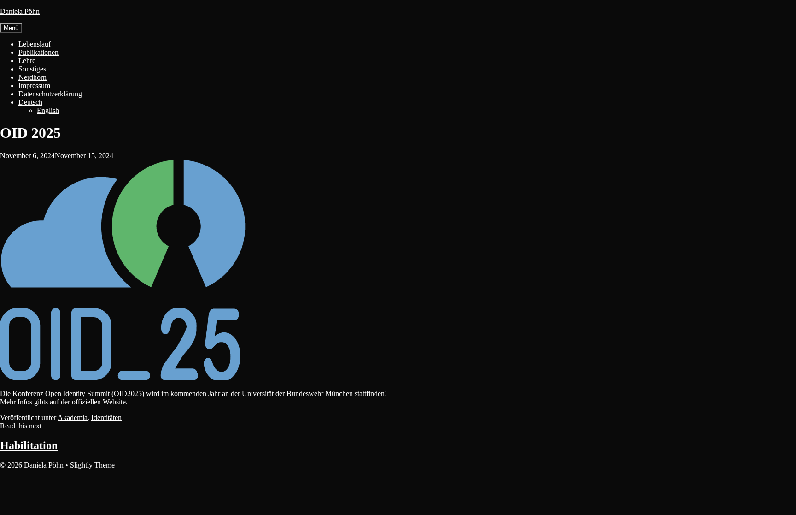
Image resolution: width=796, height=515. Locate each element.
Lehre (26, 61)
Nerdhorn (32, 77)
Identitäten (106, 417)
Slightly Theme (92, 465)
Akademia (73, 417)
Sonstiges (32, 69)
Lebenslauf (34, 44)
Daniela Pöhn (20, 11)
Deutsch (30, 102)
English (48, 110)
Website (114, 402)
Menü (11, 27)
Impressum (34, 85)
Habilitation (29, 445)
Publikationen (38, 52)
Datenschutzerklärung (50, 94)
